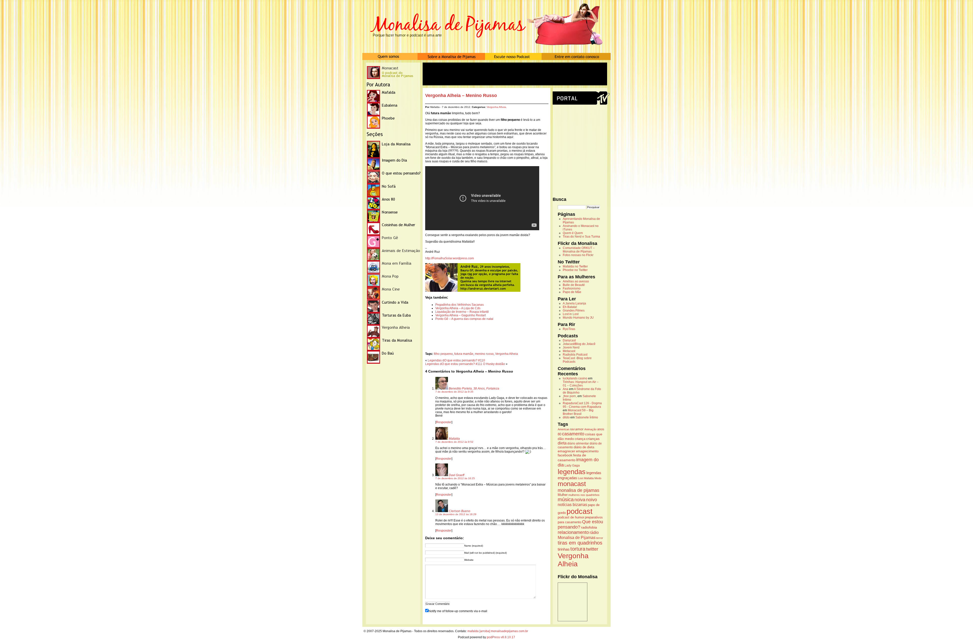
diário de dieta (584, 447)
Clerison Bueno (459, 511)
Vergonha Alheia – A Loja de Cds (457, 308)
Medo (597, 478)
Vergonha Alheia (496, 107)
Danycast (569, 340)
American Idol (566, 429)
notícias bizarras (572, 504)
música (566, 499)
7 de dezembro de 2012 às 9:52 (454, 441)
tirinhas (564, 549)
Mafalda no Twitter (575, 266)
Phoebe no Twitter (575, 270)
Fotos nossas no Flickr (578, 255)
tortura (577, 549)
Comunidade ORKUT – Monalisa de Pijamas (579, 249)
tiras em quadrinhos (580, 543)
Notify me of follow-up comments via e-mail (457, 611)
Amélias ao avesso (576, 281)
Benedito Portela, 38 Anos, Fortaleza (474, 388)
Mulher (563, 495)
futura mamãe (463, 354)
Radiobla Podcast (575, 354)
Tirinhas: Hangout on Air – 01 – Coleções (580, 383)
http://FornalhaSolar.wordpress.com (449, 258)
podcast (579, 511)
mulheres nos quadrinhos (584, 494)
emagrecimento (587, 451)
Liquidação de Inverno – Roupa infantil (462, 312)
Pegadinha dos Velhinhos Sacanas (459, 304)
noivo (591, 499)
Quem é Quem (573, 233)
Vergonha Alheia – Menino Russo (461, 95)
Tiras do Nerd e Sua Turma (581, 236)
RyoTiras (569, 329)
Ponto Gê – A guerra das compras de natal (464, 319)
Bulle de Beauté (574, 285)
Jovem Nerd (571, 347)
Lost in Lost (570, 314)
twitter (592, 549)
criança (580, 439)
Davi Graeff (456, 475)
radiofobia (589, 527)
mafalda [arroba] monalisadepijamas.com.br (497, 631)
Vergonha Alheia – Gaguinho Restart (460, 315)
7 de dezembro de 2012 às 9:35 (454, 391)
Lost (580, 478)
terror (599, 537)
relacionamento (573, 532)
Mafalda (454, 438)
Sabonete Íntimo (586, 417)
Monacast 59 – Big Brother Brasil (578, 412)
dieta (562, 443)
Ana (565, 389)
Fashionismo (572, 288)
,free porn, (570, 396)
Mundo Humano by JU (578, 317)
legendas (572, 472)
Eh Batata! (570, 307)
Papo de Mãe (572, 292)
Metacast (569, 351)
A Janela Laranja (574, 303)
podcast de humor (571, 517)
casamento (573, 433)
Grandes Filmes (574, 310)
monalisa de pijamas (578, 490)
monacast (572, 484)
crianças (593, 439)
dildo (566, 417)
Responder (444, 422)
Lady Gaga (572, 465)
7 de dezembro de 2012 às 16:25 (455, 478)
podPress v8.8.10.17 (501, 637)
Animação (590, 429)
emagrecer (566, 451)
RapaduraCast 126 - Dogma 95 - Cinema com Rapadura (582, 405)
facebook (565, 455)
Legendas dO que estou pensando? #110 (456, 360)
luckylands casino (575, 378)
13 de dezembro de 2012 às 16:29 (455, 514)
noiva (579, 499)
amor (579, 429)
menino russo (484, 354)
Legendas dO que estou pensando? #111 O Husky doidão (465, 364)
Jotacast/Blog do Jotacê (579, 344)
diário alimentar (578, 443)
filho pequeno (443, 354)
